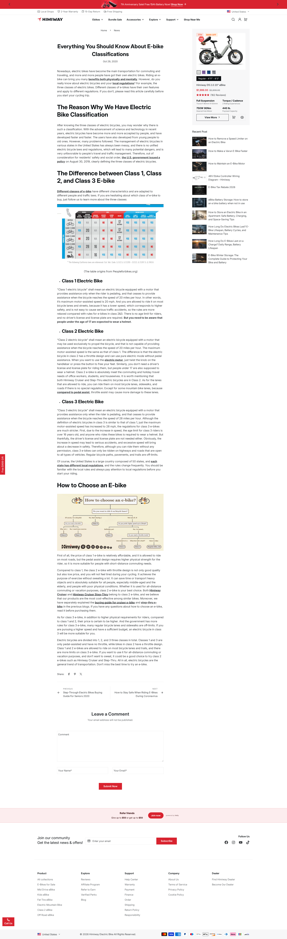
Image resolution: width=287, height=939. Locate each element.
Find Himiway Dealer (223, 879)
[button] (246, 19)
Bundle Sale (115, 19)
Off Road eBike (45, 914)
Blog (83, 899)
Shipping (130, 904)
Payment (129, 889)
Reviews (85, 879)
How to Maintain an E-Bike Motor (226, 163)
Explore (153, 19)
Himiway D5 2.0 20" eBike (210, 84)
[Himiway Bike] (50, 19)
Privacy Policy (176, 889)
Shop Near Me (192, 19)
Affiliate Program (90, 884)
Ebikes (96, 19)
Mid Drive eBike (46, 889)
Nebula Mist (203, 72)
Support (170, 19)
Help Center (131, 879)
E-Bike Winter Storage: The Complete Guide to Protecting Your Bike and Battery (227, 259)
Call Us (8, 923)
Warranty (130, 884)
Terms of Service (177, 884)
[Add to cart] (233, 117)
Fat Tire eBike (44, 899)
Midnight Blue (208, 72)
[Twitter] (81, 674)
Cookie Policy (176, 894)
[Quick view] (242, 117)
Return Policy (132, 909)
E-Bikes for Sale (46, 884)
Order (128, 899)
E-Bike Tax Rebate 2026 (221, 187)
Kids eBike (43, 894)
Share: (60, 674)
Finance (129, 894)
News (117, 30)
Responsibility (132, 914)
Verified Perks (89, 894)
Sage (198, 72)
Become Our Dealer (223, 884)
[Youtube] (240, 842)
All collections (45, 879)
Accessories (134, 19)
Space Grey (214, 72)
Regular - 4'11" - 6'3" (208, 78)
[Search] (233, 19)
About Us (173, 879)
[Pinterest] (75, 674)
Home (104, 30)
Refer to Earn (88, 889)
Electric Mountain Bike (49, 904)
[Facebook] (69, 674)
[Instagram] (233, 842)
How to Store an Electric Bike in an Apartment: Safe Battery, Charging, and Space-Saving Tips (227, 216)
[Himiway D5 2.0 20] (220, 51)
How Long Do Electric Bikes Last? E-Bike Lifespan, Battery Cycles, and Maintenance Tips (228, 230)
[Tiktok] (248, 842)
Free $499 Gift (2, 464)
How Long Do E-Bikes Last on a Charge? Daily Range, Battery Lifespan (226, 244)
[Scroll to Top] (281, 922)
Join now (156, 815)
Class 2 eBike (44, 909)
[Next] (277, 4)
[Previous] (9, 4)
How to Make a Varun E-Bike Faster (228, 150)
